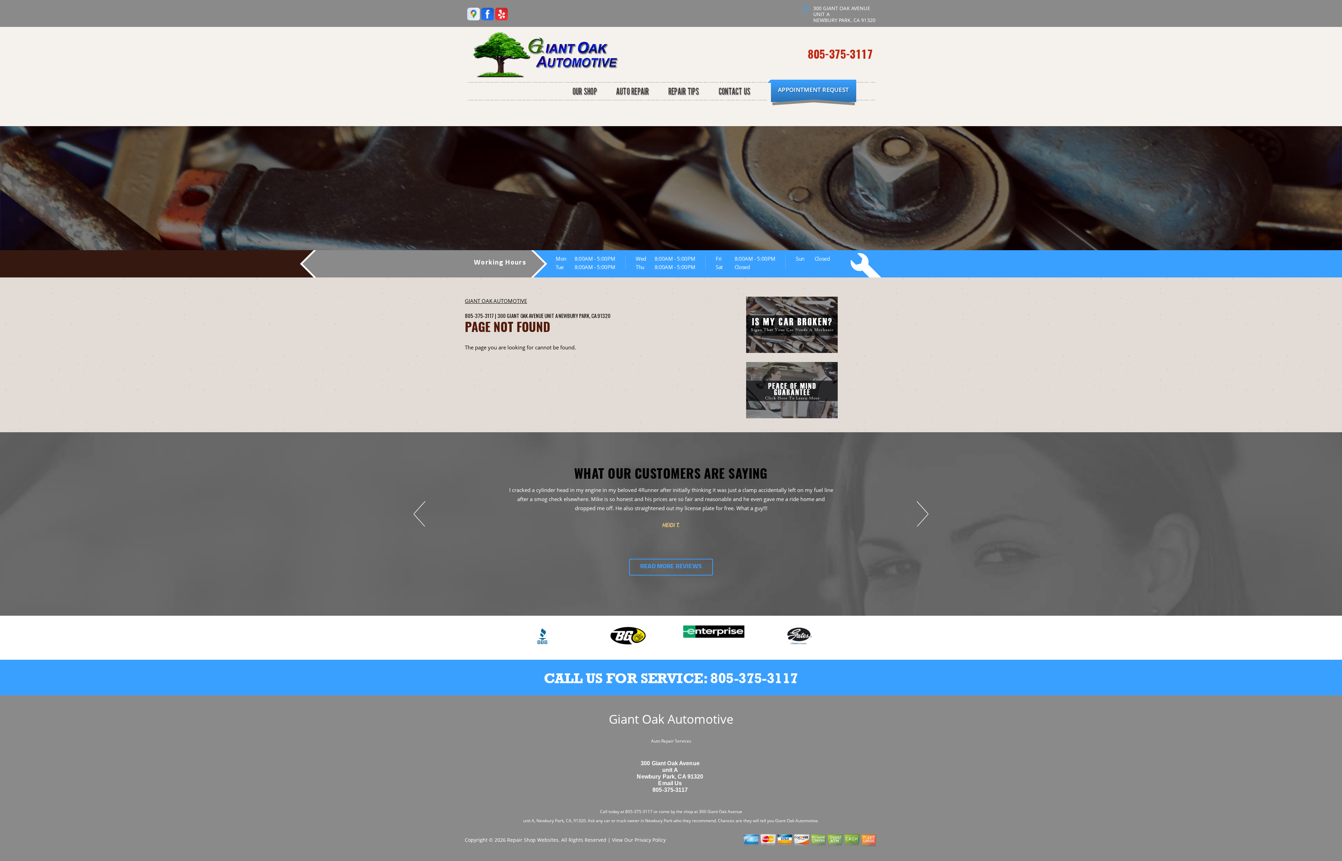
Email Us (670, 783)
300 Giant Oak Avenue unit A (527, 315)
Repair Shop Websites (532, 840)
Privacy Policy (650, 840)
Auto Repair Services (671, 741)
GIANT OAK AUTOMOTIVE (496, 300)
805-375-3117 (840, 53)
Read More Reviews (671, 567)
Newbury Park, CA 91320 (584, 315)
